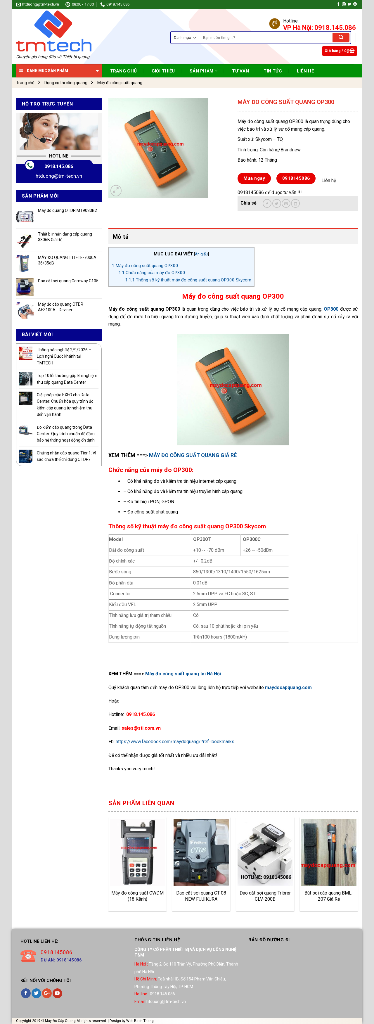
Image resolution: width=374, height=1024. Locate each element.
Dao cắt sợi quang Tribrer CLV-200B (265, 896)
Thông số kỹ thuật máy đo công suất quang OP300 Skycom (188, 280)
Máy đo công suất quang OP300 (145, 265)
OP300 (331, 309)
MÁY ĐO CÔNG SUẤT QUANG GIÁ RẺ (193, 455)
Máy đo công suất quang (119, 82)
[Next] (357, 866)
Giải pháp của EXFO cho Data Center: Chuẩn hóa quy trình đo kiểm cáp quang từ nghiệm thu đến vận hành (65, 404)
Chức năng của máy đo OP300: (152, 272)
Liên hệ (305, 71)
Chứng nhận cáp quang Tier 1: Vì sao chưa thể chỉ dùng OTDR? (66, 456)
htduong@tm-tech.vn (59, 176)
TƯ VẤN (240, 71)
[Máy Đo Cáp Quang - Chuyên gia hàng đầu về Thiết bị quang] (53, 31)
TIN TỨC (273, 71)
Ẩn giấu (201, 254)
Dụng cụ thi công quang (65, 82)
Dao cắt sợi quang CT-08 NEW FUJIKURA (201, 896)
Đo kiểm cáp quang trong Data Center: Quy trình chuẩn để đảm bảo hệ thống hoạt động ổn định (66, 434)
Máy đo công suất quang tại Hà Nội (183, 674)
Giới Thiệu (163, 71)
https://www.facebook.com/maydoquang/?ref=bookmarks (175, 741)
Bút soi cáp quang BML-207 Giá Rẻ (328, 896)
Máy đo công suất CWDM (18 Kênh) (137, 896)
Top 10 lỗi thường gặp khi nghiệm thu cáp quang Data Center (67, 378)
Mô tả (121, 236)
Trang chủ (25, 82)
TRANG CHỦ (123, 71)
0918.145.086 (58, 166)
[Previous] (108, 866)
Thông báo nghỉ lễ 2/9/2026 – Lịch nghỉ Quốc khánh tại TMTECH (64, 356)
